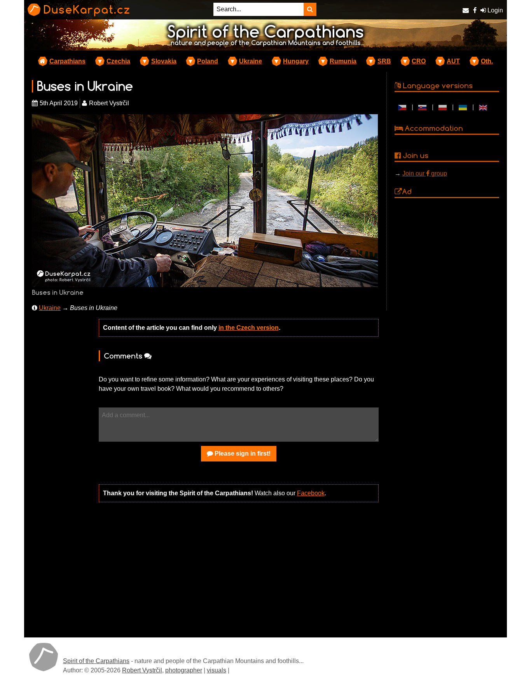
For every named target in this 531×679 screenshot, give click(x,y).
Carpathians (67, 61)
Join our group (424, 173)
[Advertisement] (239, 569)
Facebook (311, 493)
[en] (483, 107)
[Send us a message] (466, 10)
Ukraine (250, 61)
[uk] (463, 107)
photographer (183, 670)
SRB (384, 61)
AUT (453, 61)
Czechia (118, 61)
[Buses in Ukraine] (205, 200)
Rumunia (343, 61)
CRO (419, 61)
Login (494, 10)
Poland (207, 61)
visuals (216, 670)
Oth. (487, 61)
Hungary (296, 61)
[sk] (422, 107)
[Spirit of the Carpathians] (43, 656)
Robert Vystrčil (142, 670)
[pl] (443, 107)
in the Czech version (248, 327)
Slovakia (163, 61)
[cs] (402, 107)
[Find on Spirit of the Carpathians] (310, 9)
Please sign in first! (242, 453)
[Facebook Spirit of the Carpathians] (475, 10)
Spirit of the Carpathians (96, 661)
